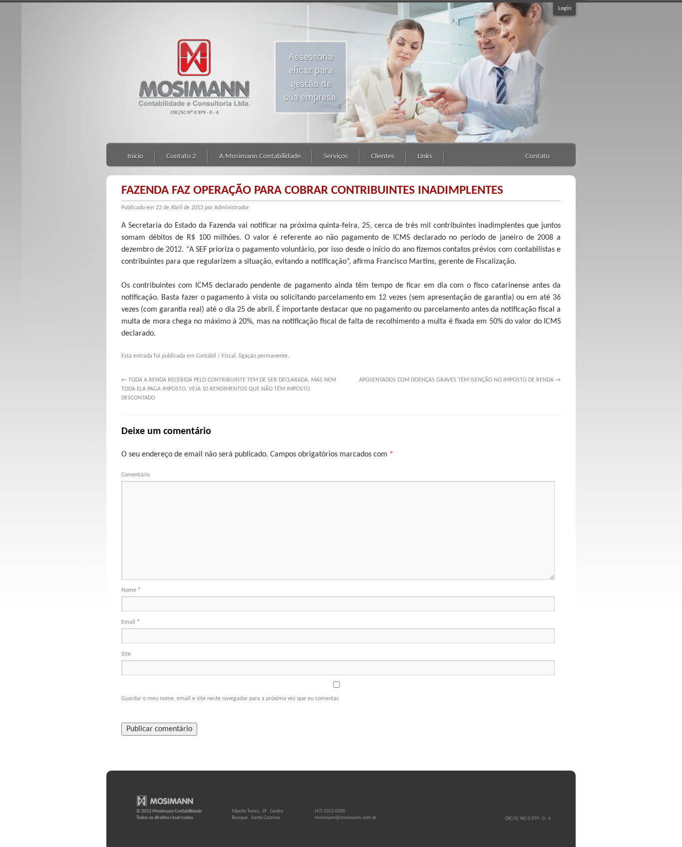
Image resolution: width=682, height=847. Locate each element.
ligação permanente (263, 356)
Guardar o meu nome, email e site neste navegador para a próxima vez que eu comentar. (230, 699)
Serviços (336, 156)
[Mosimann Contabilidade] (169, 802)
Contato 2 (181, 156)
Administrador (231, 208)
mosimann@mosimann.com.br (345, 818)
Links (424, 156)
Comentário (135, 475)
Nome (131, 590)
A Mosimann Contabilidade (260, 156)
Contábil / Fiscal (216, 356)
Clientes (382, 156)
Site (126, 654)
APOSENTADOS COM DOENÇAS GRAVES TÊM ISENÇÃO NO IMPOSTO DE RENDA (460, 380)
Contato (537, 156)
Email (130, 622)
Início (135, 156)
